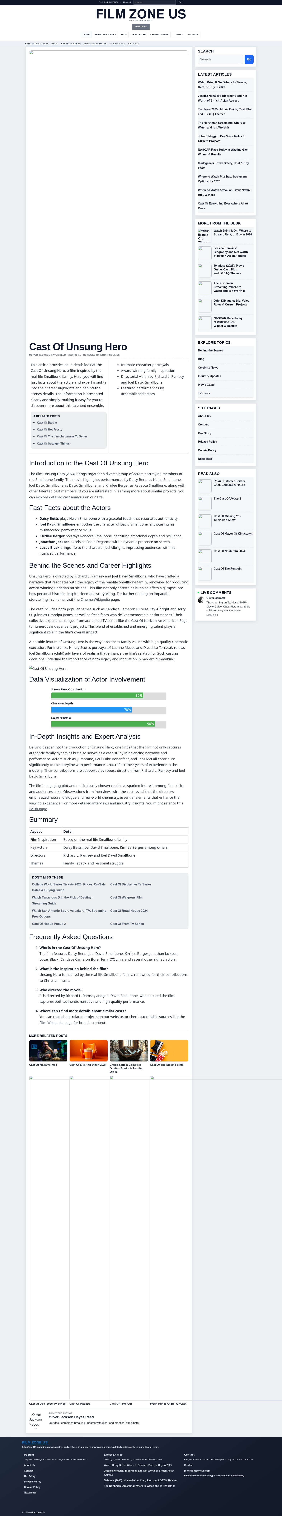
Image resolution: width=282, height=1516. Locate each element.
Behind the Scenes (105, 34)
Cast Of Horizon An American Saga (159, 620)
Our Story (204, 433)
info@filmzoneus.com (197, 1470)
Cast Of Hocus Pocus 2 (49, 923)
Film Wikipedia (51, 1022)
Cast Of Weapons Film (126, 897)
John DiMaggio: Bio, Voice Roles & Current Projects (231, 302)
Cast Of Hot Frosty (49, 429)
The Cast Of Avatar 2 (227, 498)
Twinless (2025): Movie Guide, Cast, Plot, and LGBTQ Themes (229, 269)
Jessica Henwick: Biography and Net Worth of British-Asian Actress (231, 252)
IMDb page (38, 809)
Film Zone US (141, 13)
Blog (124, 34)
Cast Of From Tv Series (127, 923)
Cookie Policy (207, 450)
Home (87, 34)
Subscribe (141, 27)
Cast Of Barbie (47, 422)
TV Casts (133, 44)
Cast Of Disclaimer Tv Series (131, 884)
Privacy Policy (207, 441)
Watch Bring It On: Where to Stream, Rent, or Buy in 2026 (233, 232)
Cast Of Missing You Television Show (227, 517)
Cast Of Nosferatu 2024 (229, 551)
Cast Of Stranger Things (53, 443)
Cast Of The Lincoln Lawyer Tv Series (62, 436)
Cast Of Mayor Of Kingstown (233, 533)
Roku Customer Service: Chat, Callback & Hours (230, 482)
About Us (193, 34)
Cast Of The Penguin (228, 568)
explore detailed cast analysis (60, 497)
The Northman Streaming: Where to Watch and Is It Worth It (229, 287)
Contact (178, 34)
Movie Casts (117, 44)
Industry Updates (95, 44)
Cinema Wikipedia (95, 599)
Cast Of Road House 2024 (129, 910)
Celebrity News (159, 34)
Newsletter (138, 34)
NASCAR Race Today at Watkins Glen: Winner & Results (228, 322)
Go (180, 2)
